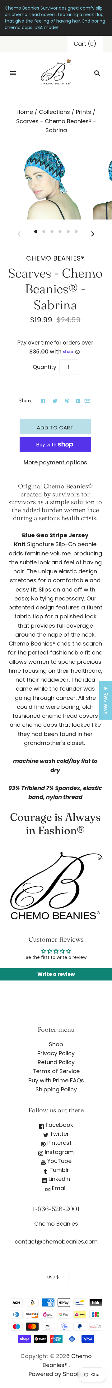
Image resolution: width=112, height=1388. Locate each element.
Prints (83, 112)
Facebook (58, 1125)
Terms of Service (56, 1071)
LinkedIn (58, 1179)
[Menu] (13, 73)
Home (24, 112)
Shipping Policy (56, 1089)
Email (58, 1188)
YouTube (59, 1161)
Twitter (58, 1134)
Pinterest (59, 1143)
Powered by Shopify (56, 1374)
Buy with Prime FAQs (56, 1080)
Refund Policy (56, 1062)
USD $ (53, 1277)
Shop (56, 1044)
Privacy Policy (56, 1053)
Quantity (44, 367)
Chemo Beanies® (55, 258)
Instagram (58, 1152)
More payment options (55, 462)
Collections (54, 112)
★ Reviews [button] (106, 700)
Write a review (56, 974)
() (85, 44)
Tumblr (58, 1170)
